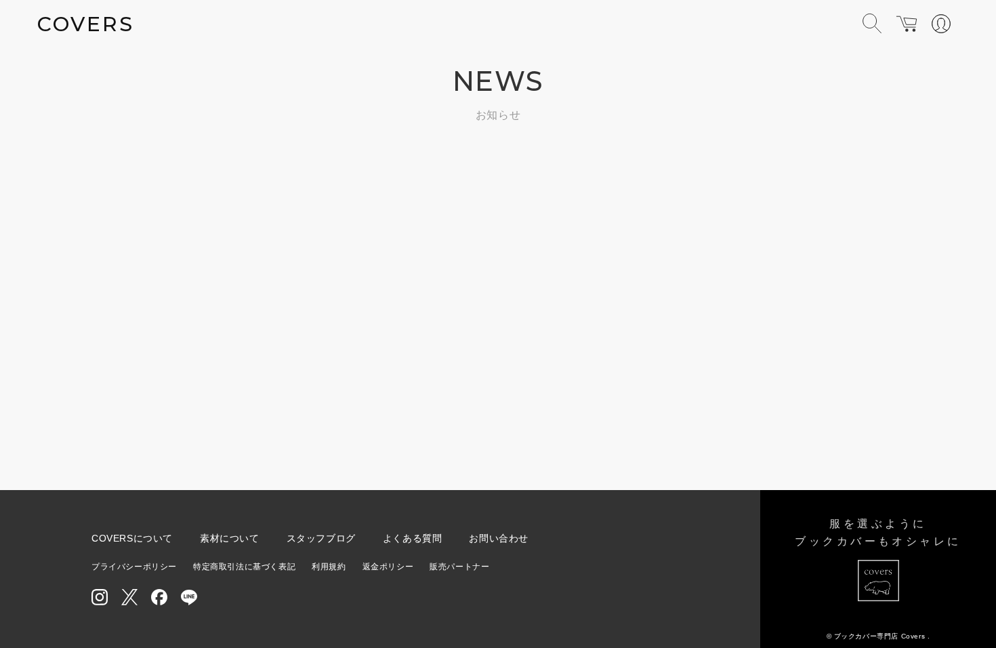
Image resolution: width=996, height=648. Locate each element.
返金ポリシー (388, 566)
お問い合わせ (498, 538)
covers (85, 24)
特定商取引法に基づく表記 (244, 566)
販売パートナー (459, 566)
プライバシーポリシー (134, 566)
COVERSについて (132, 538)
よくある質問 (412, 538)
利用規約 (329, 566)
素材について (230, 538)
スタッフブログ (321, 538)
